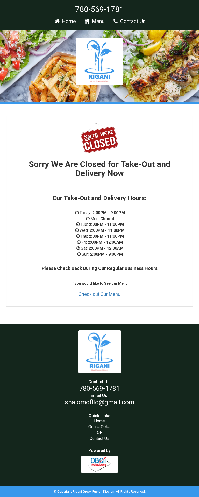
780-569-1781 (99, 9)
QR (99, 432)
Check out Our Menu (99, 294)
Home (68, 21)
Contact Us (132, 21)
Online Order (99, 426)
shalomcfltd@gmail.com (99, 402)
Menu (97, 21)
